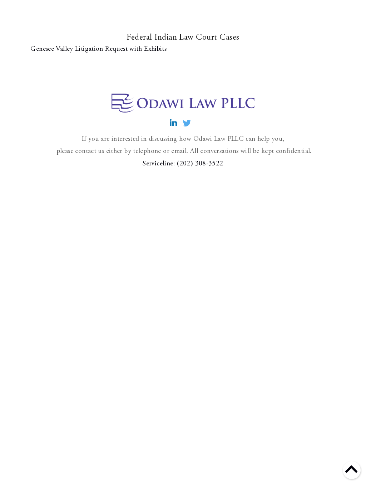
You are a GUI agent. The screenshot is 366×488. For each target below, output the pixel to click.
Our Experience (174, 26)
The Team (241, 26)
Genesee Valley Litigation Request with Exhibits (98, 49)
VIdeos (213, 20)
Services (132, 20)
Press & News (274, 26)
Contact (315, 20)
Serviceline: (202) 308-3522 (183, 163)
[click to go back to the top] (351, 472)
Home (100, 20)
